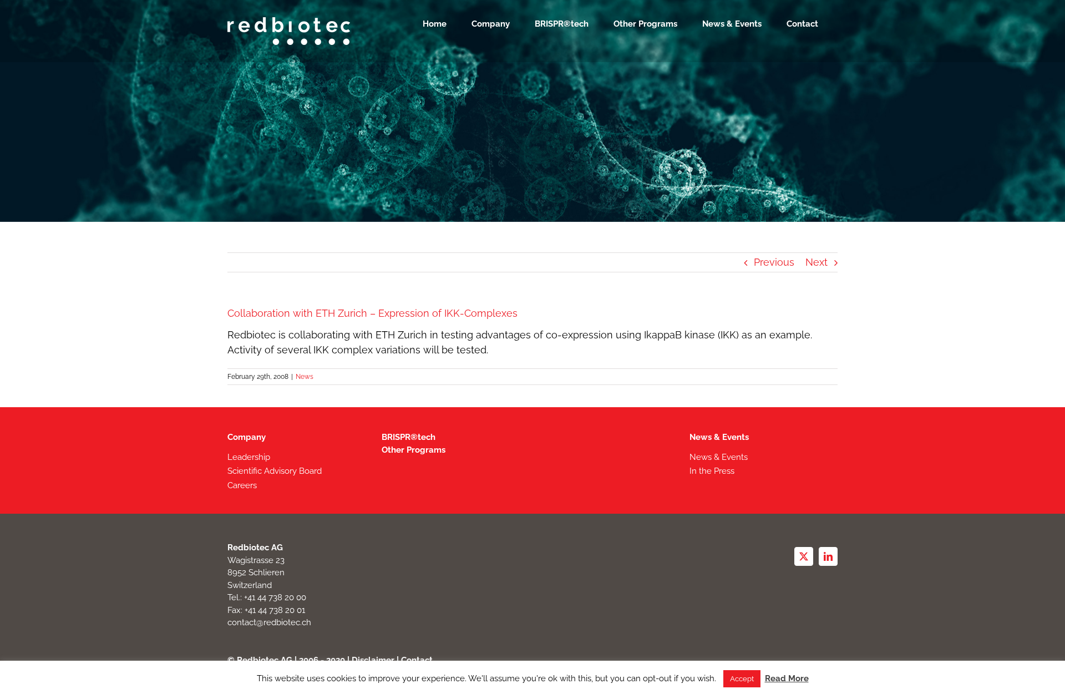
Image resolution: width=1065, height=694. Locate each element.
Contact (417, 660)
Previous (774, 262)
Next (816, 262)
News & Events (719, 437)
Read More (787, 678)
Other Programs (413, 450)
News (304, 377)
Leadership (248, 457)
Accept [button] (742, 679)
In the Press (711, 471)
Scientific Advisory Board (274, 471)
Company (246, 437)
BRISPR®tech (408, 437)
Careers (242, 485)
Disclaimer (373, 660)
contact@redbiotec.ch (269, 622)
